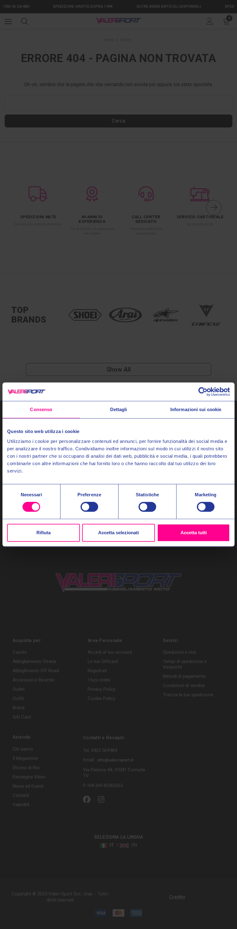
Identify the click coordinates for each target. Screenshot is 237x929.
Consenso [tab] (41, 409)
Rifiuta (43, 532)
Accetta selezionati (118, 532)
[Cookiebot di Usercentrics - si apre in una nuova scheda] (203, 391)
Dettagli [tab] (118, 409)
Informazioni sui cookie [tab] (195, 409)
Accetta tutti (194, 532)
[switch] (89, 507)
